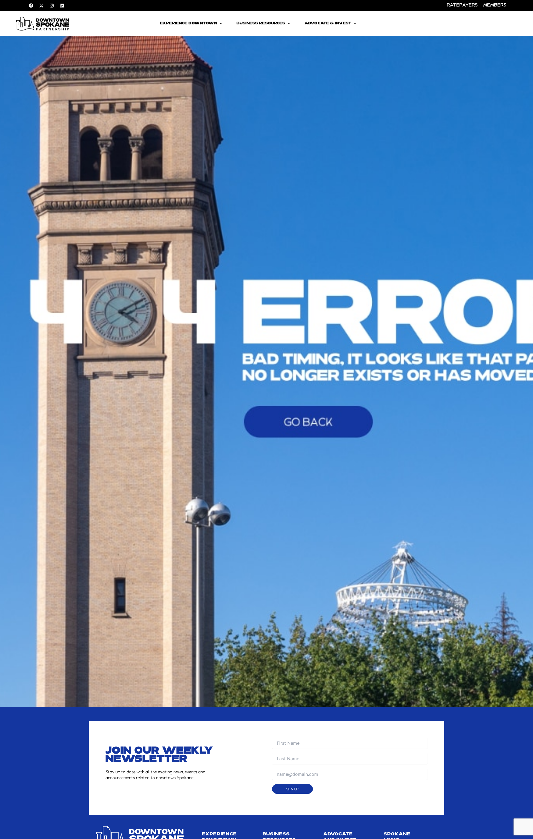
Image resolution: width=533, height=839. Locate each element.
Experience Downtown (188, 23)
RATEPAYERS (462, 5)
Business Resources (261, 23)
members (494, 5)
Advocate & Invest (328, 23)
